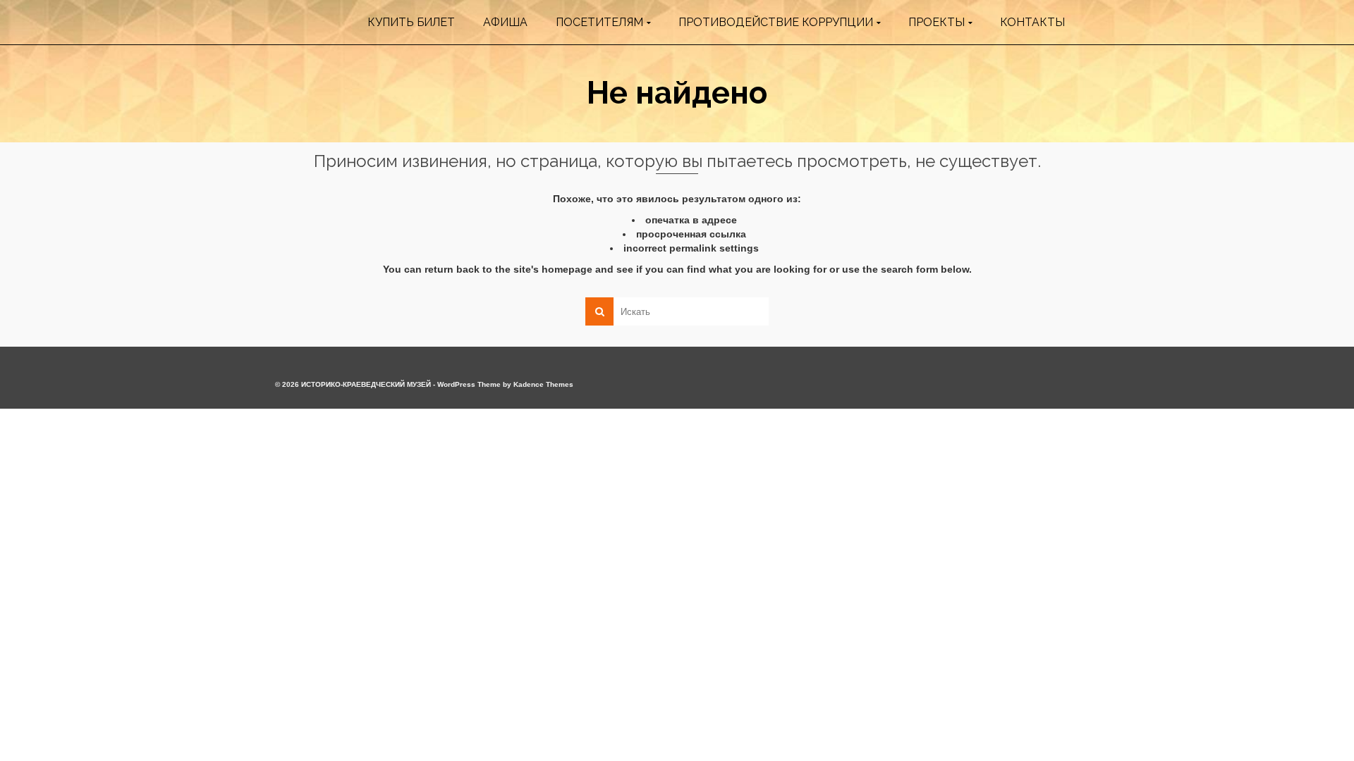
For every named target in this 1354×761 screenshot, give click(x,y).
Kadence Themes (543, 384)
